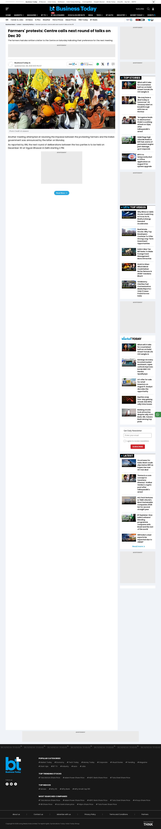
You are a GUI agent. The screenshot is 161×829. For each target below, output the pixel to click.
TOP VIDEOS (138, 207)
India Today (52, 2)
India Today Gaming (73, 2)
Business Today (31, 2)
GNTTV (134, 2)
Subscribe (140, 9)
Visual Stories (117, 762)
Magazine (31, 15)
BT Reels (93, 20)
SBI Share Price (46, 804)
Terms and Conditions (118, 814)
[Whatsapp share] (97, 64)
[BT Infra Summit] (129, 19)
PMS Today (83, 20)
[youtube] (11, 784)
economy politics (28, 24)
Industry (121, 15)
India (90, 15)
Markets (18, 15)
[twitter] (15, 784)
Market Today (46, 762)
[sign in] (153, 8)
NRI (7, 20)
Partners (145, 814)
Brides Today (111, 2)
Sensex (43, 789)
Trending (131, 762)
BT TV (43, 15)
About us (16, 814)
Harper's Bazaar (99, 2)
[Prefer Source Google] (73, 64)
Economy (60, 762)
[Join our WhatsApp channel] (157, 416)
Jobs (84, 766)
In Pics (37, 20)
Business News (10, 24)
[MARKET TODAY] (131, 339)
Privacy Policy (90, 814)
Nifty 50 (54, 789)
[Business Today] (73, 9)
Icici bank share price (65, 804)
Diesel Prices (71, 20)
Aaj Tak (127, 2)
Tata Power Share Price (107, 804)
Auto (75, 766)
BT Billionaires (57, 15)
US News (29, 20)
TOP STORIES (132, 77)
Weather (46, 20)
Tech (98, 15)
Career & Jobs (17, 20)
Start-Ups (44, 766)
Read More (60, 193)
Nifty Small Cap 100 (82, 789)
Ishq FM (120, 2)
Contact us (38, 814)
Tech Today (74, 762)
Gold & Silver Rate (76, 15)
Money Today (136, 15)
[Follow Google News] (86, 64)
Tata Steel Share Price (121, 777)
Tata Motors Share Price (50, 777)
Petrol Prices (58, 20)
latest (19, 24)
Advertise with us (64, 814)
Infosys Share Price (142, 800)
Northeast (61, 2)
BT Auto (109, 15)
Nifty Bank (66, 789)
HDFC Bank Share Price (98, 777)
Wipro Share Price (86, 804)
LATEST (128, 455)
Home (8, 15)
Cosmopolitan (87, 2)
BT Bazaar (42, 2)
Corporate (103, 762)
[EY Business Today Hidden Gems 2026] (150, 19)
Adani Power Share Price (74, 777)
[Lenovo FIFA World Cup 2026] (140, 19)
